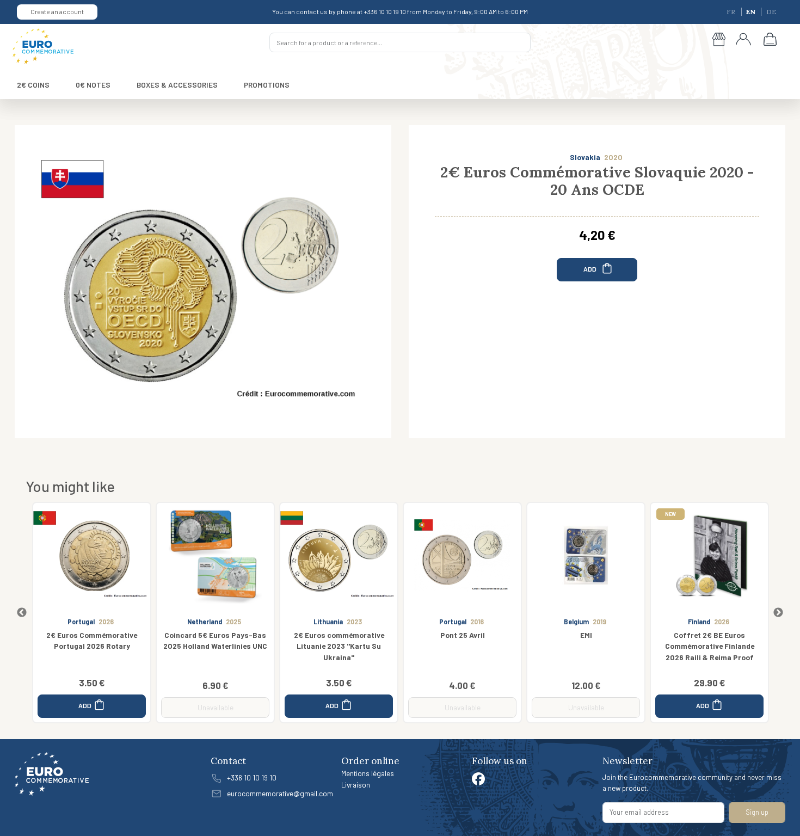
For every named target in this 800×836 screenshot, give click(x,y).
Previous (21, 612)
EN (751, 12)
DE (771, 12)
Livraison (355, 784)
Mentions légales (367, 773)
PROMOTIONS (267, 84)
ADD (590, 268)
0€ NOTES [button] (93, 84)
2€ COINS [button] (33, 84)
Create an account (57, 11)
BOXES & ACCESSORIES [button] (177, 84)
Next (778, 612)
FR (732, 12)
